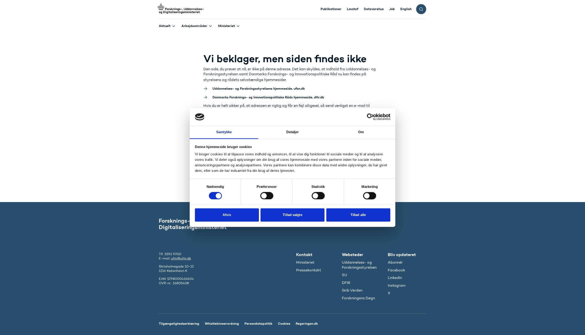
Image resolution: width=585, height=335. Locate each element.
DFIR (346, 283)
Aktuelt (164, 26)
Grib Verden (352, 290)
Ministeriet (226, 26)
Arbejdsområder (194, 26)
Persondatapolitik (258, 323)
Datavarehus (374, 9)
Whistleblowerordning (222, 323)
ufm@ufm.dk (181, 258)
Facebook (396, 270)
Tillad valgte (292, 215)
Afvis (227, 215)
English (406, 9)
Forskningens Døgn (358, 298)
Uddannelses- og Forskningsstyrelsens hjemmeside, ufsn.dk (259, 88)
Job (392, 9)
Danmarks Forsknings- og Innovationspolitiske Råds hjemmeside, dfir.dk (268, 97)
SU (344, 275)
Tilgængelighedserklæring (179, 323)
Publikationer (331, 9)
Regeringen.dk (307, 323)
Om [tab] (361, 132)
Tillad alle (358, 215)
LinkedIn (395, 278)
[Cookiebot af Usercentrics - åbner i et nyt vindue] (370, 116)
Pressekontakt (308, 270)
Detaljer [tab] (292, 132)
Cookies (284, 323)
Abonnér (395, 262)
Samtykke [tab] (224, 132)
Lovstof (352, 9)
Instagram (396, 285)
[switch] (266, 196)
